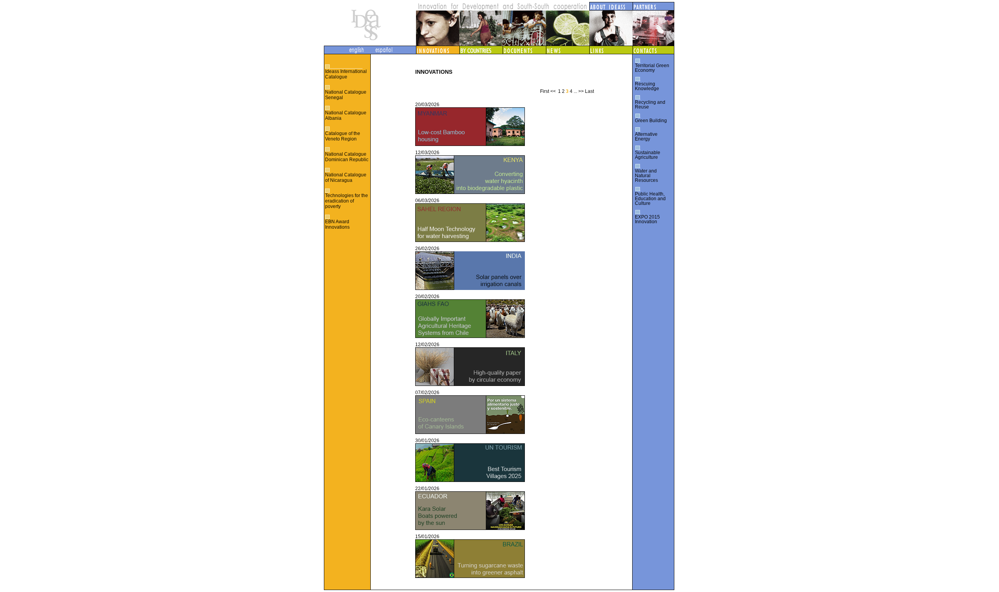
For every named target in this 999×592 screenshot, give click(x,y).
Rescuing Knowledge (647, 86)
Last (589, 91)
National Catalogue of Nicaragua (345, 177)
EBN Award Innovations (337, 224)
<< (553, 91)
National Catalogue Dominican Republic (346, 156)
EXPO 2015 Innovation (647, 219)
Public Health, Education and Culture (650, 199)
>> (581, 91)
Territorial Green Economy (652, 68)
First (544, 91)
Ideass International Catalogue (346, 74)
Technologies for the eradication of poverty (346, 201)
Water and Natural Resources (646, 176)
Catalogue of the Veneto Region (342, 136)
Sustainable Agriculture (647, 155)
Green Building (651, 120)
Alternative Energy (646, 136)
